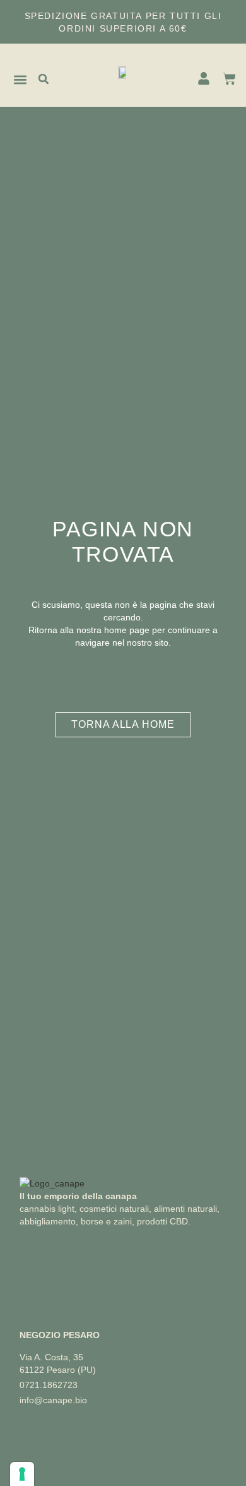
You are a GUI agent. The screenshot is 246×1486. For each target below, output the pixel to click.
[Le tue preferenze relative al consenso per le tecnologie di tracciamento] (22, 1474)
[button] (20, 79)
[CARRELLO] (229, 78)
